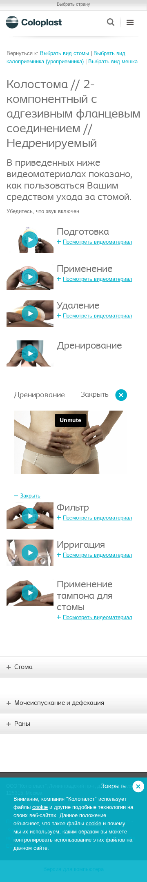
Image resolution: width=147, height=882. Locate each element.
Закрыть (95, 395)
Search (110, 22)
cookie (40, 807)
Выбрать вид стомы (64, 53)
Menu (130, 22)
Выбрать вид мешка (113, 61)
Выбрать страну (73, 4)
